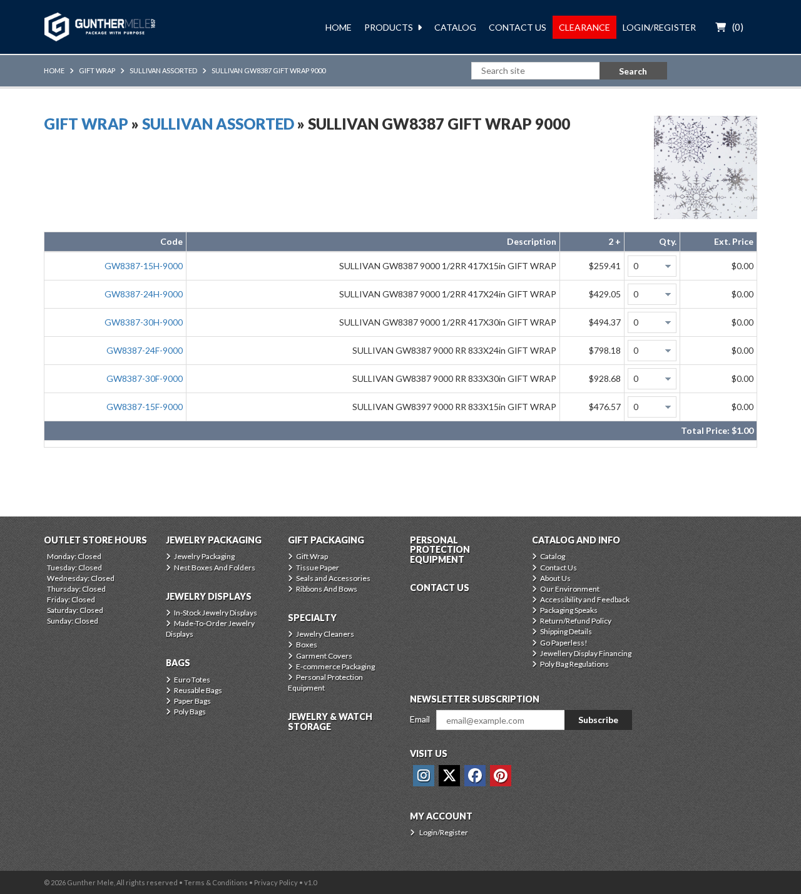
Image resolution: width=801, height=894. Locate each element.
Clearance (584, 27)
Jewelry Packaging (204, 556)
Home (338, 27)
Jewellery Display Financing (585, 653)
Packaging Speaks (569, 610)
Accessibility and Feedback (585, 599)
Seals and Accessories (333, 578)
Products (388, 27)
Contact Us (517, 27)
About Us (555, 578)
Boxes (306, 644)
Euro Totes (192, 679)
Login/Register (659, 27)
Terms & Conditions (216, 882)
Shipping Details (566, 631)
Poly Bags (190, 711)
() (737, 27)
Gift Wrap (97, 70)
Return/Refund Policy (575, 620)
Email (420, 719)
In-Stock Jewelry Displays (215, 612)
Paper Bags (192, 701)
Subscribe (598, 719)
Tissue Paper (317, 567)
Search (633, 71)
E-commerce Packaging (335, 666)
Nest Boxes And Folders (214, 567)
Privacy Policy (276, 882)
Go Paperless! (564, 642)
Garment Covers (324, 655)
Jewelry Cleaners (325, 634)
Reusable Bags (198, 690)
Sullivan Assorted (163, 70)
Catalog (455, 27)
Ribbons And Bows (326, 588)
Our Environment (569, 588)
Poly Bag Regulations (574, 664)
